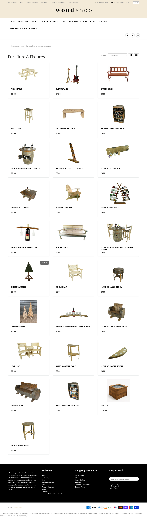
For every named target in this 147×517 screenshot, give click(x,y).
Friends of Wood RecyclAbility (24, 28)
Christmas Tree (18, 327)
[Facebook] (111, 486)
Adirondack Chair (64, 208)
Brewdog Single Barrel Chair (113, 327)
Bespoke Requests (50, 21)
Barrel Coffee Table (20, 208)
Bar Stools (16, 129)
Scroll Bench (62, 247)
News (92, 21)
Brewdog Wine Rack (109, 208)
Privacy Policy (73, 2)
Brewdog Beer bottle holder (69, 168)
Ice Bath (104, 406)
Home (12, 21)
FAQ (22, 2)
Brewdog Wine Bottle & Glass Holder (73, 327)
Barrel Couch (17, 406)
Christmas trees (18, 287)
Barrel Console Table (66, 366)
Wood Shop (18, 507)
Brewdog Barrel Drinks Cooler (25, 168)
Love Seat (15, 366)
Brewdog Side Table (20, 445)
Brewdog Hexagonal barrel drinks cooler (116, 248)
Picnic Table (16, 89)
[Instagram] (116, 486)
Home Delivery (32, 2)
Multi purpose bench (65, 129)
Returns (44, 2)
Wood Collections (78, 21)
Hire (64, 21)
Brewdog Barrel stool (111, 287)
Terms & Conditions (58, 2)
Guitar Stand (62, 89)
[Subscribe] (136, 479)
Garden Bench (106, 89)
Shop (34, 21)
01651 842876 (102, 2)
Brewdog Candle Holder (111, 366)
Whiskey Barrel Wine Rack (112, 129)
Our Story (23, 21)
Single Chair (61, 287)
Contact (103, 21)
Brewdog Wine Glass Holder (24, 247)
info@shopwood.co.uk (122, 2)
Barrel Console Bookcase (68, 406)
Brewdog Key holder (110, 168)
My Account (12, 2)
